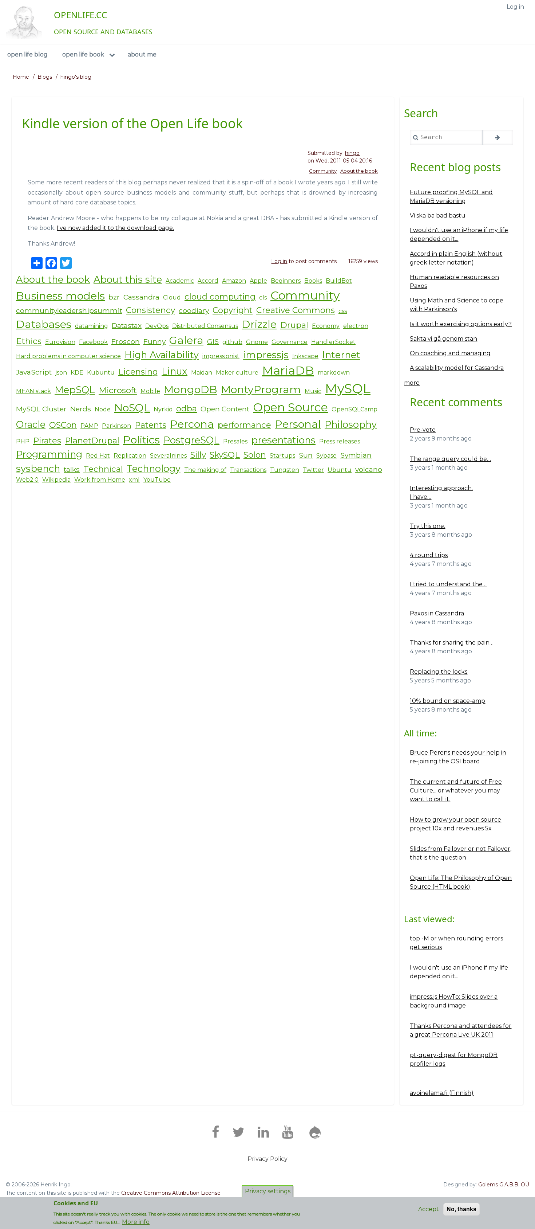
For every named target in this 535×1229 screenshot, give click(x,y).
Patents (150, 425)
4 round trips (429, 555)
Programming (49, 454)
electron (355, 325)
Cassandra (141, 297)
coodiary (194, 310)
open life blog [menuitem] (27, 54)
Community (323, 171)
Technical (103, 469)
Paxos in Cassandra (437, 613)
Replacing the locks (438, 671)
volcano (368, 469)
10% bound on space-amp (447, 700)
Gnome (257, 341)
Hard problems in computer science (68, 356)
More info (136, 1221)
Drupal (294, 325)
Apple (258, 280)
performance (244, 425)
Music (313, 391)
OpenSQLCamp (354, 409)
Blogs (44, 77)
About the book (359, 171)
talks (72, 469)
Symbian (356, 455)
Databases (43, 324)
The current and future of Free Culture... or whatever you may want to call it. (456, 790)
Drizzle (259, 324)
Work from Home (99, 479)
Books (313, 280)
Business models (60, 295)
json (61, 372)
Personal (298, 424)
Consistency (150, 310)
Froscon (125, 341)
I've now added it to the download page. (115, 227)
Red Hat (98, 455)
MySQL (347, 388)
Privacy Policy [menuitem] (267, 1158)
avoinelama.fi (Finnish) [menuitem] (441, 1092)
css (342, 311)
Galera (186, 340)
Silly (198, 455)
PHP (22, 441)
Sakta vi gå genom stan (443, 338)
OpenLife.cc (80, 15)
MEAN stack (33, 391)
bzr (114, 297)
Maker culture (237, 372)
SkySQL (225, 455)
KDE (77, 372)
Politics (141, 439)
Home (21, 77)
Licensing (138, 372)
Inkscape (305, 356)
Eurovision (60, 341)
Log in (279, 261)
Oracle (30, 424)
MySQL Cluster (41, 408)
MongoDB (190, 389)
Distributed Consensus (205, 325)
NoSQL (132, 407)
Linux (174, 371)
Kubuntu (101, 372)
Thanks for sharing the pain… (452, 642)
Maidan (201, 372)
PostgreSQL (191, 440)
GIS (213, 341)
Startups (282, 455)
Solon (254, 455)
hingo (352, 153)
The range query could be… (450, 458)
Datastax (127, 325)
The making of (205, 469)
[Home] (24, 22)
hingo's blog (75, 77)
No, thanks (461, 1209)
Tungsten (284, 469)
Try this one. (427, 525)
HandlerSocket (333, 341)
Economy (326, 325)
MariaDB (288, 370)
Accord (208, 280)
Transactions (248, 469)
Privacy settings (267, 1191)
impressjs (266, 354)
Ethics (28, 341)
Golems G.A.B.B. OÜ (503, 1184)
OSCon (63, 425)
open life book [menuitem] (83, 54)
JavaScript (34, 372)
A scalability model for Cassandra (457, 367)
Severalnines (168, 455)
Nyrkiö (163, 409)
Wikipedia (56, 479)
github (232, 341)
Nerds (80, 408)
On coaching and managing (450, 353)
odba (186, 408)
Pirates (47, 440)
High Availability (161, 354)
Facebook (93, 341)
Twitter (313, 469)
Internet (341, 354)
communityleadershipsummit (69, 310)
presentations (283, 440)
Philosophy (351, 424)
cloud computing (220, 296)
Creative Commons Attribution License (171, 1193)
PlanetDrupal (92, 440)
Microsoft (118, 390)
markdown (334, 372)
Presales (235, 441)
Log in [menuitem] (515, 6)
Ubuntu (340, 469)
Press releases (339, 441)
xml (134, 479)
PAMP (89, 425)
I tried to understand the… (448, 584)
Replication (130, 455)
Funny (154, 341)
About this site (128, 279)
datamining (91, 325)
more (412, 382)
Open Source (290, 407)
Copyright (233, 310)
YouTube (157, 479)
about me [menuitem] (142, 54)
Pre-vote (423, 429)
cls (263, 297)
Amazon (234, 280)
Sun (306, 455)
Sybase (326, 455)
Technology (154, 468)
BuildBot (339, 280)
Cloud (172, 297)
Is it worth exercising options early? (461, 324)
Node (103, 409)
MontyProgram (261, 389)
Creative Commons (295, 310)
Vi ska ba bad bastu (437, 215)
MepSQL (75, 389)
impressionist (220, 356)
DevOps (157, 325)
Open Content (225, 408)
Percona (192, 424)
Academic (180, 280)
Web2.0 (27, 479)
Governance (290, 341)
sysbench (38, 468)
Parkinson (116, 425)
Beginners (286, 280)
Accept (428, 1209)
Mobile (150, 391)
